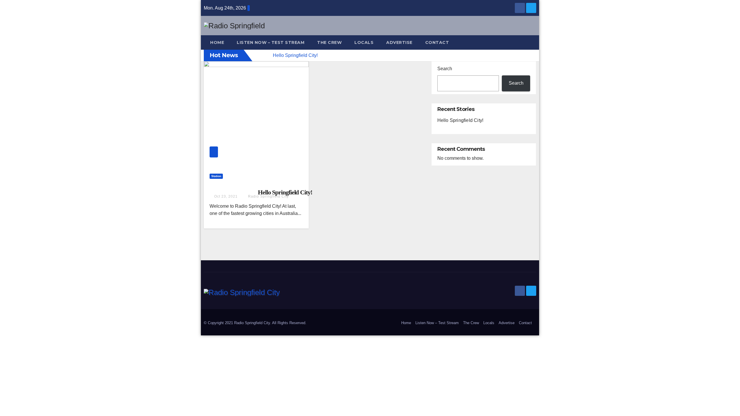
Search (444, 68)
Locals (363, 42)
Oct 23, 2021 (226, 196)
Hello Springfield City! (285, 192)
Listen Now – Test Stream (270, 42)
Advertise (399, 42)
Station (216, 176)
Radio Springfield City (268, 196)
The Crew (329, 42)
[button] (534, 42)
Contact (437, 42)
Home (217, 42)
